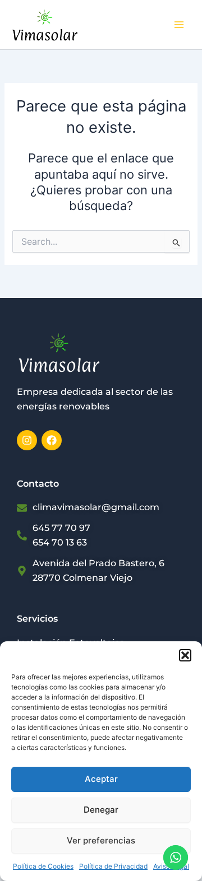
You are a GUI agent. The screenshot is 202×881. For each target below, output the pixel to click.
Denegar (101, 809)
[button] (185, 655)
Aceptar (101, 778)
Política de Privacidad (113, 866)
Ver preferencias (101, 840)
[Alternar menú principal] (179, 24)
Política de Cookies (43, 866)
